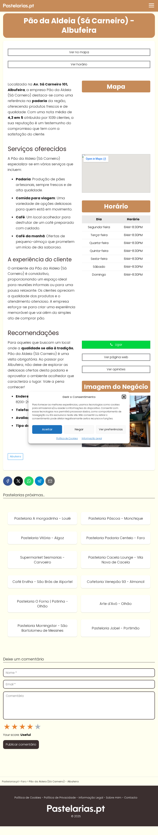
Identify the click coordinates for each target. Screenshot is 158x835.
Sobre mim (113, 798)
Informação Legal (92, 438)
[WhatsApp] (29, 481)
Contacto (130, 798)
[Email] (50, 481)
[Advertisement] (116, 124)
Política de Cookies (67, 438)
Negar (79, 429)
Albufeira (15, 456)
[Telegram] (39, 481)
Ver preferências (111, 429)
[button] (124, 397)
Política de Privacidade (60, 798)
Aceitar (47, 429)
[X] (18, 481)
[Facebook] (7, 481)
